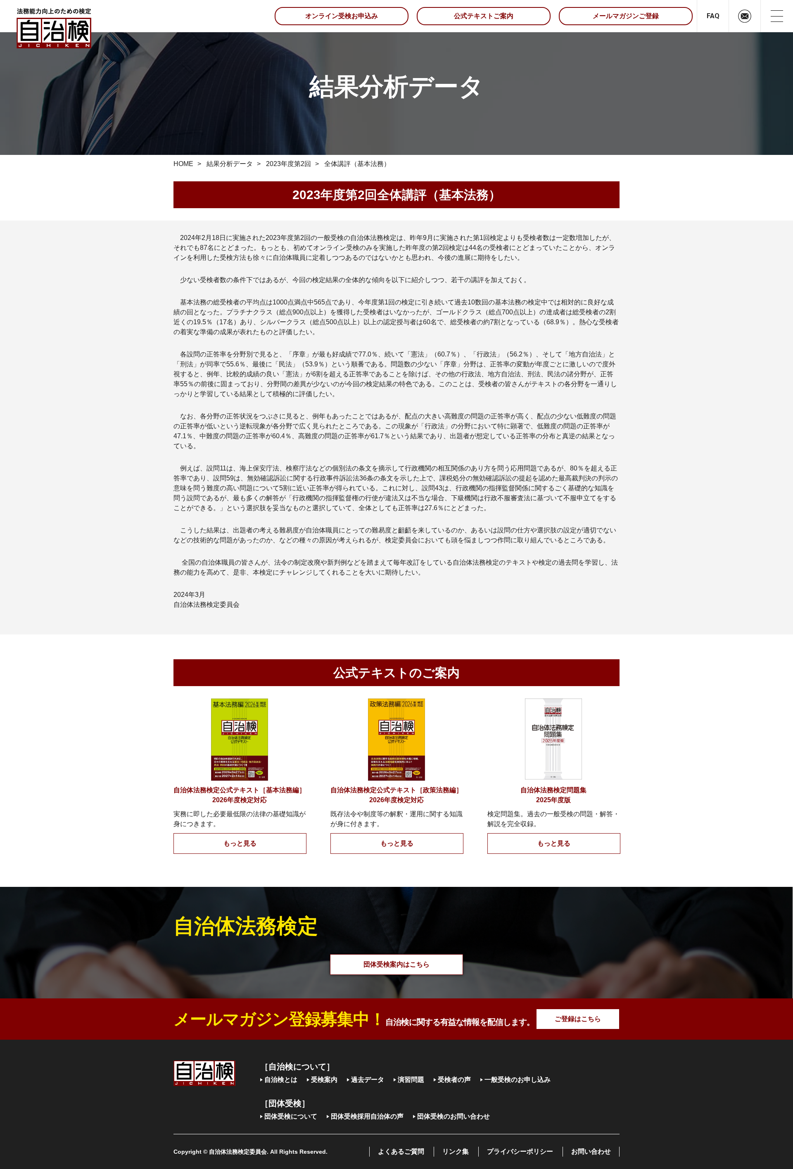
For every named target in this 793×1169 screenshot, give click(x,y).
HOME (183, 163)
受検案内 (324, 1079)
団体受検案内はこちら (396, 964)
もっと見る (239, 843)
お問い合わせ (591, 1151)
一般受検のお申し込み (517, 1079)
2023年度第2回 (288, 163)
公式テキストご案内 (483, 15)
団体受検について (290, 1116)
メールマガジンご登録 (626, 15)
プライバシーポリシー (520, 1151)
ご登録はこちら (578, 1018)
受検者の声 (454, 1079)
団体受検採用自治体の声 (367, 1116)
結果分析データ (230, 163)
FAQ (713, 16)
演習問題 (411, 1079)
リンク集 (455, 1151)
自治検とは (280, 1079)
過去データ (367, 1079)
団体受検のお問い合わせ (453, 1116)
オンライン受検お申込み (341, 15)
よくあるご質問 (401, 1151)
